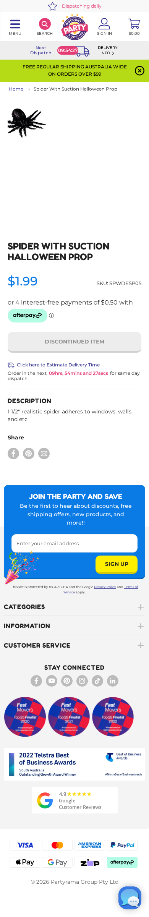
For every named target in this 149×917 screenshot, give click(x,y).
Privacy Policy (105, 587)
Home (16, 89)
